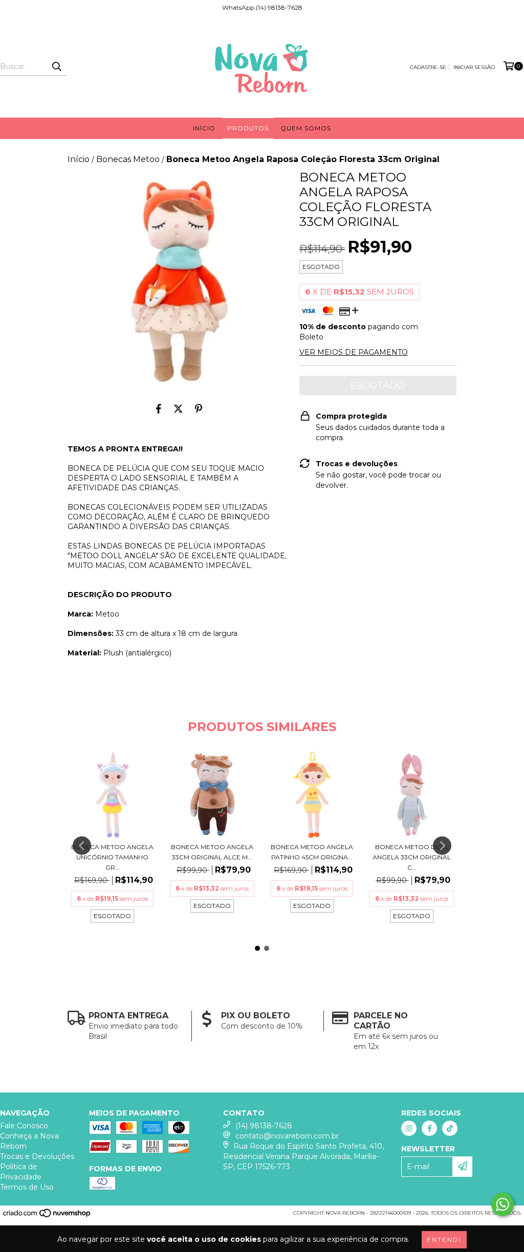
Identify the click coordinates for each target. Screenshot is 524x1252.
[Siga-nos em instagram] (409, 1128)
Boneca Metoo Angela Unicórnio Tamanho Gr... (112, 857)
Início (204, 128)
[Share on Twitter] (178, 408)
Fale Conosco (24, 1125)
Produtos (248, 128)
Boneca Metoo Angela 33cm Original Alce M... (212, 852)
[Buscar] (56, 66)
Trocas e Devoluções (37, 1156)
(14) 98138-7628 (263, 1125)
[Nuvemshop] (47, 1216)
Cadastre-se (428, 67)
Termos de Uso (27, 1187)
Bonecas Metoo (128, 159)
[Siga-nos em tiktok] (449, 1128)
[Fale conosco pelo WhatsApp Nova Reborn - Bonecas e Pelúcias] (502, 1204)
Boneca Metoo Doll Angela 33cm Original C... (412, 857)
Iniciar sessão (474, 67)
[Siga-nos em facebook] (429, 1128)
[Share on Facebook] (158, 408)
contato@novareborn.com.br (287, 1136)
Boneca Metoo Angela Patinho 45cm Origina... (312, 852)
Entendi (444, 1239)
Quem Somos (305, 128)
